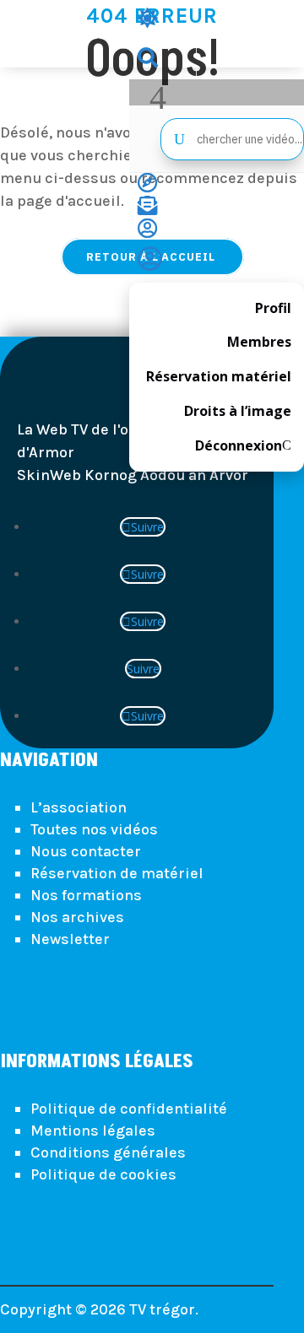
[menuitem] (216, 20)
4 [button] (157, 97)
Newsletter (70, 939)
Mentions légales (92, 1130)
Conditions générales (108, 1152)
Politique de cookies (103, 1174)
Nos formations (86, 895)
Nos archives (77, 917)
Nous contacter (85, 851)
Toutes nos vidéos (94, 829)
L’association (78, 807)
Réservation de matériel (117, 873)
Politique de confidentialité (128, 1108)
